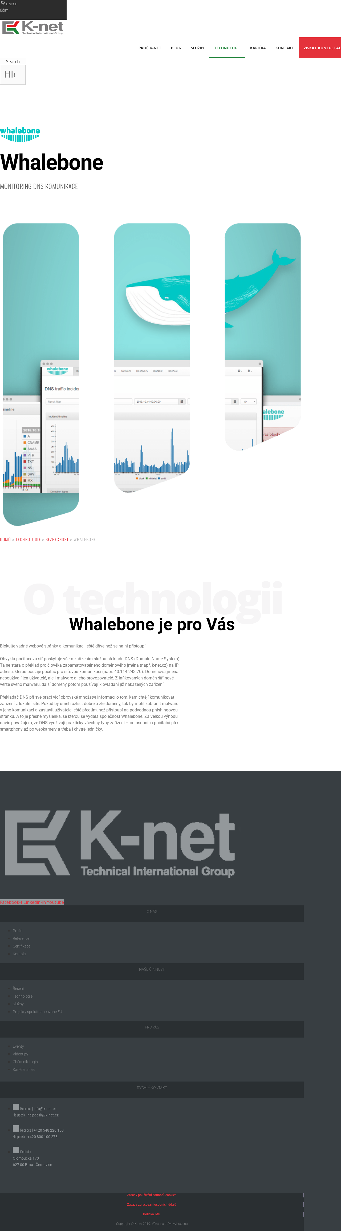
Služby (197, 47)
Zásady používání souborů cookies (151, 1195)
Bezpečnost (57, 539)
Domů (5, 539)
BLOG (176, 47)
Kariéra (258, 47)
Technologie (227, 47)
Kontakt (284, 47)
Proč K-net (150, 47)
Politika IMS (151, 1214)
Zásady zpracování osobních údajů (151, 1204)
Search (13, 61)
